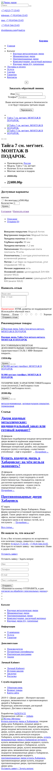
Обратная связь (14, 687)
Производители (15, 649)
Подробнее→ (42, 452)
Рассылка (11, 676)
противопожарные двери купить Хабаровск (23, 758)
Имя (12, 94)
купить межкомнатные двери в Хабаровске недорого (26, 738)
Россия (27, 163)
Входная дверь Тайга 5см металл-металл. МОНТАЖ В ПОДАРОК (23, 338)
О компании (13, 632)
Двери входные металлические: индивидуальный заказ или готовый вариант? (23, 424)
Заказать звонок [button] (37, 35)
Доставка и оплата (16, 66)
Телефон (13, 97)
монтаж (5, 197)
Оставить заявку (9, 554)
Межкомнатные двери (24, 56)
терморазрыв (7, 406)
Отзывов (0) (13, 221)
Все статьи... (7, 527)
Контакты (12, 77)
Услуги (10, 69)
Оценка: (5, 314)
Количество (7, 203)
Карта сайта (13, 693)
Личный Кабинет (16, 668)
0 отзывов (6, 211)
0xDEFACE (20, 713)
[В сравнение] (14, 364)
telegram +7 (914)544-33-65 (14, 15)
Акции (10, 657)
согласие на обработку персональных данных (24, 591)
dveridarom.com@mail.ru (13, 30)
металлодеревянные (11, 403)
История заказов (15, 671)
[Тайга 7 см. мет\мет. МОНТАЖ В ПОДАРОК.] (29, 128)
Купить (5, 206)
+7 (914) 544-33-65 (10, 25)
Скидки (11, 72)
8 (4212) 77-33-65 (19, 544)
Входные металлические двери (28, 53)
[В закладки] (11, 364)
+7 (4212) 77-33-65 (10, 10)
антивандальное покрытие (35, 403)
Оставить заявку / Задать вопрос (17, 768)
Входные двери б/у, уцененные (28, 64)
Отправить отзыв (10, 317)
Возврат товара (14, 690)
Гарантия (11, 637)
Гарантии (12, 74)
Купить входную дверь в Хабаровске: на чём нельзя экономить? (22, 462)
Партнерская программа (19, 654)
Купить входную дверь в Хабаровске (19, 721)
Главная (11, 46)
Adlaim (29, 716)
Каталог (11, 51)
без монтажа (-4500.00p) (16, 200)
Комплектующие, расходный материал (32, 61)
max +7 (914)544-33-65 (12, 20)
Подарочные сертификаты (20, 651)
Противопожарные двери (26, 59)
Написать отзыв (21, 211)
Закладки (11, 673)
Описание (12, 219)
